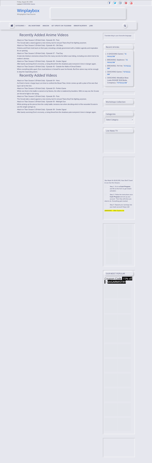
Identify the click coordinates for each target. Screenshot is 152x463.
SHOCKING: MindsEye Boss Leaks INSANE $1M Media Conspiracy (117, 80)
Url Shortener (34, 26)
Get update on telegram (61, 26)
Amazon (46, 26)
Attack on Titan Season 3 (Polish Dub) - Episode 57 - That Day (40, 53)
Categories (19, 26)
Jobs (91, 26)
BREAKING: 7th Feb (114, 66)
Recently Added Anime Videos (43, 34)
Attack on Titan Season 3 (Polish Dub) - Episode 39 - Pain (38, 40)
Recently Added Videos (38, 75)
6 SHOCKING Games (28, 4)
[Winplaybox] (12, 26)
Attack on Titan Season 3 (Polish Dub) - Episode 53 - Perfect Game (41, 88)
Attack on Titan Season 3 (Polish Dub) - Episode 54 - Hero (38, 80)
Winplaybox (28, 10)
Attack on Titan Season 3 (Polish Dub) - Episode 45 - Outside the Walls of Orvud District (49, 66)
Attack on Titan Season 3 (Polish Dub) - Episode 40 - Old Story (40, 45)
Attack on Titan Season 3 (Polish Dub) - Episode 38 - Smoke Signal (41, 61)
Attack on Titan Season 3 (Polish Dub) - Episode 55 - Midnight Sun (41, 101)
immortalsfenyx (80, 26)
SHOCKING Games (114, 72)
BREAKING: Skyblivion (115, 60)
